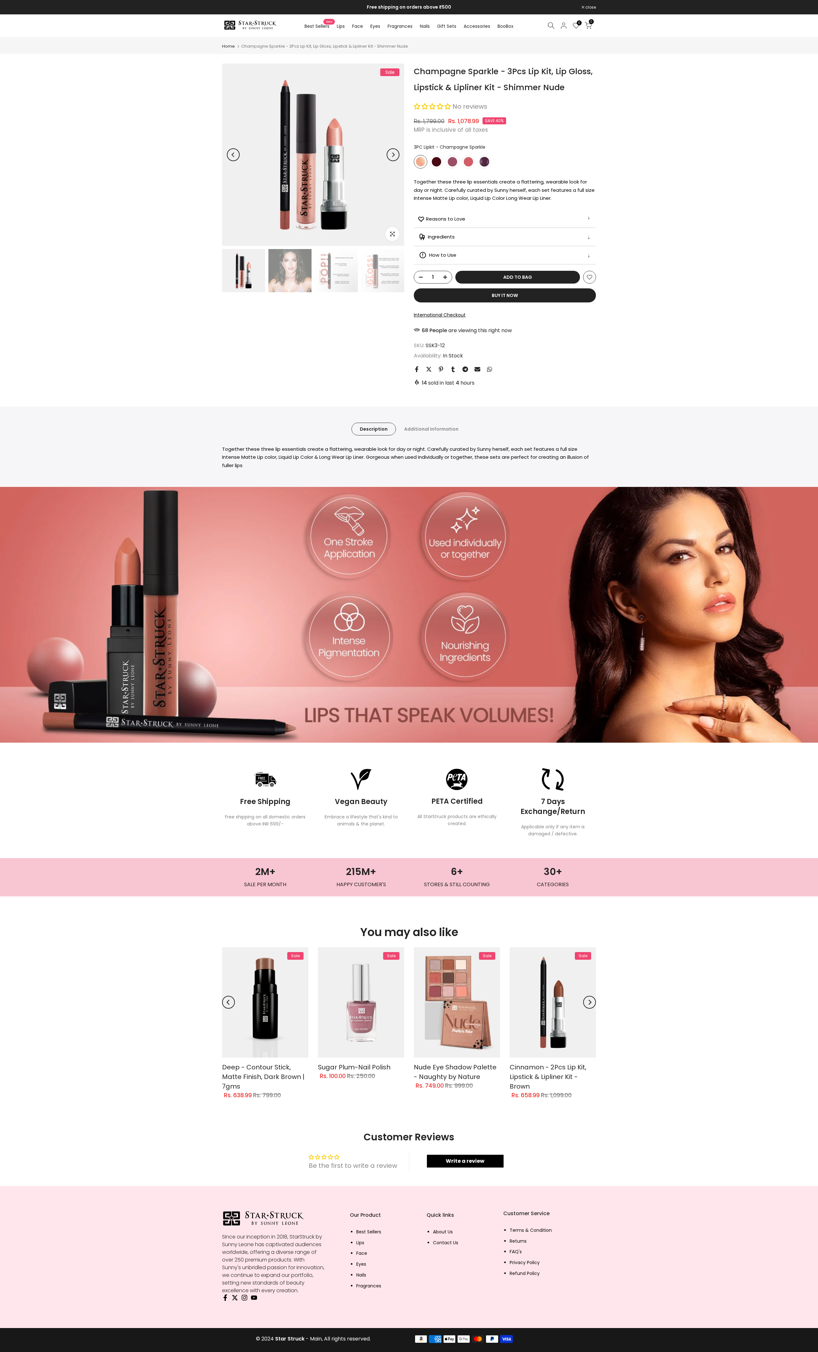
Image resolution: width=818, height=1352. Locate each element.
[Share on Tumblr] (453, 369)
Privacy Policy (525, 1263)
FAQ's (516, 1252)
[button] (433, 106)
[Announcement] (409, 7)
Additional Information (431, 429)
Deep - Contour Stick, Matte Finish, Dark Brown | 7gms (263, 1077)
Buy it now (505, 295)
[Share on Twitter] (429, 369)
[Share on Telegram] (465, 369)
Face (357, 26)
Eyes (375, 26)
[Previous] (233, 154)
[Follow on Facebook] (225, 1299)
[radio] (420, 161)
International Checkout (440, 315)
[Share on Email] (477, 369)
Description (374, 429)
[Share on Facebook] (417, 369)
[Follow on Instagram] (244, 1299)
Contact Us (445, 1243)
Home (228, 46)
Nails (425, 26)
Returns (518, 1241)
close (230, 7)
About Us (443, 1232)
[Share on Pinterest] (441, 369)
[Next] (393, 154)
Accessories (477, 26)
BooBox (505, 26)
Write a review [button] (465, 1161)
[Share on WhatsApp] (489, 369)
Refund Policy (525, 1273)
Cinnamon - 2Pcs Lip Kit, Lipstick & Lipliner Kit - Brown (548, 1077)
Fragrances (400, 26)
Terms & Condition (531, 1230)
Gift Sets (446, 26)
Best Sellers (318, 25)
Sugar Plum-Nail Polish (354, 1067)
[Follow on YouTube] (254, 1299)
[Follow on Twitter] (235, 1299)
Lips (341, 26)
